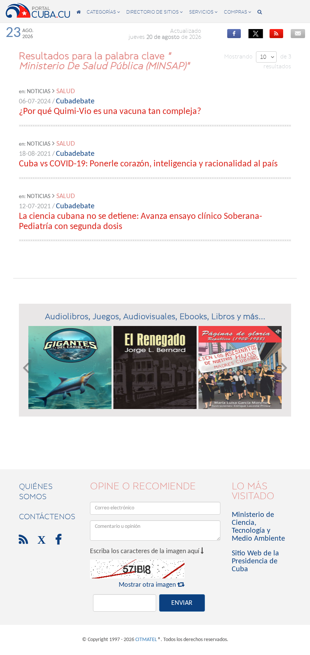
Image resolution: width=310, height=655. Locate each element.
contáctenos (47, 516)
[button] (26, 367)
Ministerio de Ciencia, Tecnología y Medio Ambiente (258, 527)
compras (237, 12)
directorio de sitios (154, 12)
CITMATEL (146, 640)
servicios (203, 12)
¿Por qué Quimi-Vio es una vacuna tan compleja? (110, 111)
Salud (65, 91)
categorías (103, 12)
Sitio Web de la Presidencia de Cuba (255, 561)
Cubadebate (75, 101)
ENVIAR (181, 603)
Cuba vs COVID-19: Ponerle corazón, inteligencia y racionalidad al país (148, 164)
